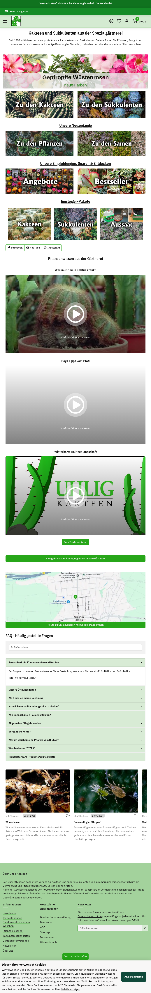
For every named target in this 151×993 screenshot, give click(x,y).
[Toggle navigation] (5, 21)
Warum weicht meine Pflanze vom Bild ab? (33, 740)
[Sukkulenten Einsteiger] (75, 224)
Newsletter (9, 945)
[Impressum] (111, 21)
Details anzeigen (70, 989)
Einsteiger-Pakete (75, 201)
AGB (42, 927)
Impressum (47, 937)
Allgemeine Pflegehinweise (24, 723)
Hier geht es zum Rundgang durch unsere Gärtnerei (76, 558)
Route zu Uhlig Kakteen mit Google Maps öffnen (76, 624)
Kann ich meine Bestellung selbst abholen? (33, 706)
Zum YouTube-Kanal (75, 542)
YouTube (34, 247)
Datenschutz (47, 922)
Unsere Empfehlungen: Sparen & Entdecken (75, 163)
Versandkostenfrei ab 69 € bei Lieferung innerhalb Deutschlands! (75, 3)
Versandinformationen (16, 940)
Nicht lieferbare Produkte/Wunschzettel (32, 756)
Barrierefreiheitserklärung (55, 917)
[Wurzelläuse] (38, 791)
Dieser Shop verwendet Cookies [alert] (24, 964)
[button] (119, 21)
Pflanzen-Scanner (13, 930)
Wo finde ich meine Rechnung (25, 698)
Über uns (8, 950)
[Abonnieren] (145, 928)
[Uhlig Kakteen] (16, 21)
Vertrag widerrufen (75, 956)
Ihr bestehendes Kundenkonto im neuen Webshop (16, 921)
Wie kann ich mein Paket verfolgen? (29, 715)
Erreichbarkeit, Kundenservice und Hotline (33, 662)
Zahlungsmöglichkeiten (16, 935)
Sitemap (45, 932)
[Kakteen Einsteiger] (29, 224)
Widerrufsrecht (49, 942)
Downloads (9, 913)
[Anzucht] (121, 224)
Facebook (17, 247)
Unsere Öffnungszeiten (22, 689)
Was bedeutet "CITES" (21, 748)
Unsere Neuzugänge (75, 125)
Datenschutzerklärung (90, 916)
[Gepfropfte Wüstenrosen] (75, 71)
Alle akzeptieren (133, 976)
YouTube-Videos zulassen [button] (75, 337)
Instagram (53, 247)
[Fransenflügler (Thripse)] (106, 791)
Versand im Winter (19, 731)
